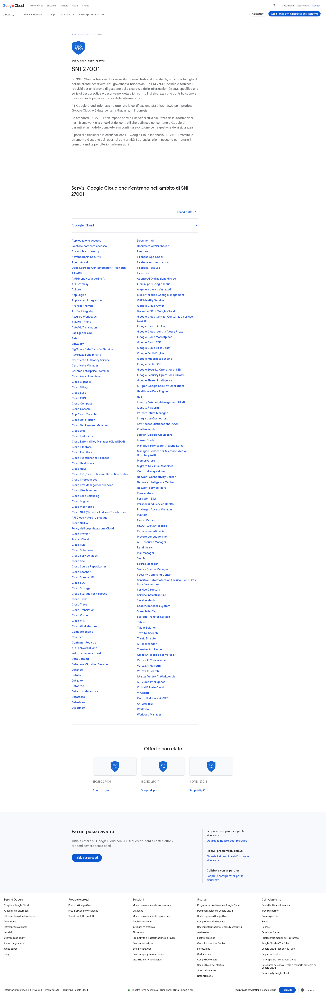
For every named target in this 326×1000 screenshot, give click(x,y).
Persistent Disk (146, 498)
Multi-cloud (10, 921)
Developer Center (271, 932)
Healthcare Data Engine (152, 391)
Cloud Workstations (84, 626)
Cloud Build (79, 393)
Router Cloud (80, 539)
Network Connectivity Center (156, 477)
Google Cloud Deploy (151, 326)
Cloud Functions (82, 452)
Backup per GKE (82, 333)
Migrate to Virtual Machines (155, 466)
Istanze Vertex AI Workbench (156, 676)
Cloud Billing (80, 387)
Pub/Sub (142, 515)
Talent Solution (146, 627)
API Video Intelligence (151, 682)
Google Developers (207, 959)
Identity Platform (148, 407)
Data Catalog (80, 659)
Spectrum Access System (153, 606)
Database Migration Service (90, 664)
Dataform (78, 675)
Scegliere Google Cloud (16, 905)
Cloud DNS (78, 431)
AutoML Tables (81, 322)
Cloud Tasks (79, 599)
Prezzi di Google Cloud (80, 905)
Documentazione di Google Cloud (215, 910)
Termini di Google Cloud (75, 990)
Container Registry (84, 642)
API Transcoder (147, 644)
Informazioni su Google (16, 990)
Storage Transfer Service (153, 617)
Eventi (265, 921)
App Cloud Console (84, 414)
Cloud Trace (79, 604)
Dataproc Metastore (85, 691)
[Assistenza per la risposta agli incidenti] (294, 14)
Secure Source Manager (152, 569)
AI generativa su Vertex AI (154, 289)
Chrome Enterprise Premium (90, 371)
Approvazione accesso (86, 240)
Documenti (288, 5)
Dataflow (77, 670)
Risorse (85, 5)
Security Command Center (154, 574)
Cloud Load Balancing (85, 496)
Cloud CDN (79, 398)
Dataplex (77, 680)
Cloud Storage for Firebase (89, 593)
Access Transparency (85, 251)
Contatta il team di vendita (276, 905)
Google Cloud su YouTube (275, 943)
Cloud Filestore (82, 447)
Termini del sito (51, 990)
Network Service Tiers (151, 488)
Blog (6, 954)
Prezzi (75, 5)
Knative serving (147, 429)
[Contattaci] (258, 14)
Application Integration (87, 300)
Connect (77, 637)
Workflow (143, 709)
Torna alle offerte (80, 34)
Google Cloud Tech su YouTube (278, 948)
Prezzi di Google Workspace (83, 910)
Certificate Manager (85, 365)
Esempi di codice (206, 938)
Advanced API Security (86, 257)
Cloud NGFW (80, 523)
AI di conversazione (84, 648)
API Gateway (80, 284)
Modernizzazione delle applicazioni (151, 916)
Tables (141, 622)
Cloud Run (78, 545)
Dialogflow (78, 708)
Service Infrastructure (151, 595)
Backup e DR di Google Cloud (156, 311)
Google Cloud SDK (149, 342)
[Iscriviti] (287, 990)
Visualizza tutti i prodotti (81, 916)
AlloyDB (77, 273)
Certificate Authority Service (91, 360)
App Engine (79, 295)
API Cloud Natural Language (89, 517)
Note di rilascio (205, 976)
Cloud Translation (83, 610)
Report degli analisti (14, 943)
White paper (10, 948)
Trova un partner (270, 910)
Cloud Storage (81, 588)
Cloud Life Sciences (84, 490)
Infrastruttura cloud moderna (19, 916)
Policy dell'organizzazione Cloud (93, 528)
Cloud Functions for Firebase (90, 458)
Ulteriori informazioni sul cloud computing (219, 927)
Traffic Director (147, 638)
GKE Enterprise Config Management (160, 295)
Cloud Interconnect (84, 479)
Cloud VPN (78, 621)
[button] (135, 226)
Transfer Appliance (149, 649)
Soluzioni (51, 5)
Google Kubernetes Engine (154, 359)
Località (8, 932)
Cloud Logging (81, 501)
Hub (139, 397)
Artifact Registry (83, 311)
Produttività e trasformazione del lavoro (154, 938)
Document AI (145, 240)
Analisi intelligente (142, 921)
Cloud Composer (83, 403)
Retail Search (145, 547)
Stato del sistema (206, 970)
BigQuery (78, 344)
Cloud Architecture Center (211, 943)
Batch (75, 338)
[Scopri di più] (101, 790)
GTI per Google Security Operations (160, 386)
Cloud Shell (79, 561)
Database (138, 910)
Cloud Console (81, 409)
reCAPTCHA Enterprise (152, 526)
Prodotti (64, 5)
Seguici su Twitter (271, 954)
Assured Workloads (84, 316)
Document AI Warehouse (153, 246)
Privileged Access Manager (154, 509)
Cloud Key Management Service (92, 485)
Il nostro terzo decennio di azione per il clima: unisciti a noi (162, 990)
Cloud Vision (80, 615)
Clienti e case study (14, 938)
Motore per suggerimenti (153, 536)
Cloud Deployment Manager (90, 425)
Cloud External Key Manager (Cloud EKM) (98, 441)
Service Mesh (146, 600)
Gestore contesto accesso (89, 246)
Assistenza (303, 5)
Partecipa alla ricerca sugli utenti (279, 959)
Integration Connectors (152, 418)
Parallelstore (145, 493)
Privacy (36, 990)
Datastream (79, 702)
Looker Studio (146, 440)
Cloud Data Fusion (83, 420)
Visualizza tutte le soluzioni (147, 959)
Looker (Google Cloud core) (155, 435)
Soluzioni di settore (143, 943)
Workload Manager (149, 714)
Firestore (143, 273)
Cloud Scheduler (82, 550)
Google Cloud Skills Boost (153, 348)
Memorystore (146, 460)
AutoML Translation (84, 327)
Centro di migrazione (151, 471)
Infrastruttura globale (15, 927)
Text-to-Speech (147, 633)
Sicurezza (138, 932)
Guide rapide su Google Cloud (212, 916)
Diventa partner (270, 916)
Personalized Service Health (155, 504)
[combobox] (310, 990)
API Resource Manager (151, 542)
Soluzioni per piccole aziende (148, 954)
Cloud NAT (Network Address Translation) (99, 512)
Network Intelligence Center (155, 482)
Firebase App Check (150, 257)
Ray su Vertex (146, 520)
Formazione (203, 948)
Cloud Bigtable (81, 382)
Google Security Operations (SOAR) (160, 375)
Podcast (266, 927)
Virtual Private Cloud (150, 687)
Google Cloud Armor (150, 306)
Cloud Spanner (81, 572)
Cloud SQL (78, 583)
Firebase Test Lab (148, 268)
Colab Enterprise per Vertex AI (157, 655)
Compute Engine (82, 632)
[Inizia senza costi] (87, 858)
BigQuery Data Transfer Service (92, 349)
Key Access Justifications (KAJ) (157, 424)
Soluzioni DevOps (142, 948)
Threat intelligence (32, 14)
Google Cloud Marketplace (154, 337)
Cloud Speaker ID (83, 577)
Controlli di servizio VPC (153, 698)
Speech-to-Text (147, 611)
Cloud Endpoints (82, 436)
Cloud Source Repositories (89, 566)
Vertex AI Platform (149, 665)
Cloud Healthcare (83, 463)
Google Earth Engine (150, 353)
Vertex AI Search (148, 671)
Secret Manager (147, 564)
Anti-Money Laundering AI (88, 278)
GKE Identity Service (150, 300)
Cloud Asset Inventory (86, 376)
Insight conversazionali (87, 653)
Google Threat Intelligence (155, 380)
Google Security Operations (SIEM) (160, 369)
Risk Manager (145, 553)
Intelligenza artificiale (144, 927)
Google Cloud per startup (210, 965)
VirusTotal (143, 693)
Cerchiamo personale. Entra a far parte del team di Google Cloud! (289, 966)
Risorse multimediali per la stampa (280, 938)
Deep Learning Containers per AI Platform (99, 268)
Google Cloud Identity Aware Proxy (160, 331)
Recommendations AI (151, 531)
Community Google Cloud (275, 973)
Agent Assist (80, 262)
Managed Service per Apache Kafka (160, 445)
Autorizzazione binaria (86, 354)
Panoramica (36, 5)
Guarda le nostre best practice (227, 840)
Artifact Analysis (82, 306)
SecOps (51, 14)
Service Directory (148, 589)
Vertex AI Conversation (152, 660)
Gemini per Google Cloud (153, 284)
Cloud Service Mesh (85, 555)
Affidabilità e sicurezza (16, 910)
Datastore (78, 697)
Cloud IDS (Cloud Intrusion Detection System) (101, 474)
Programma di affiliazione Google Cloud (218, 905)
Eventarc (143, 251)
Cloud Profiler (81, 534)
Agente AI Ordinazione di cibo (156, 278)
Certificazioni (204, 954)
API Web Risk (145, 703)
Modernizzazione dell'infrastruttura (152, 905)
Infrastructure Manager (152, 413)
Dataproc (78, 686)
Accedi (316, 5)
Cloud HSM (79, 469)
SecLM (141, 558)
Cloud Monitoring (83, 507)
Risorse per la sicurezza (91, 14)
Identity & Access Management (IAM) (161, 402)
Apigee (76, 289)
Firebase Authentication (153, 262)
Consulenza (67, 14)
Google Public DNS (149, 364)
